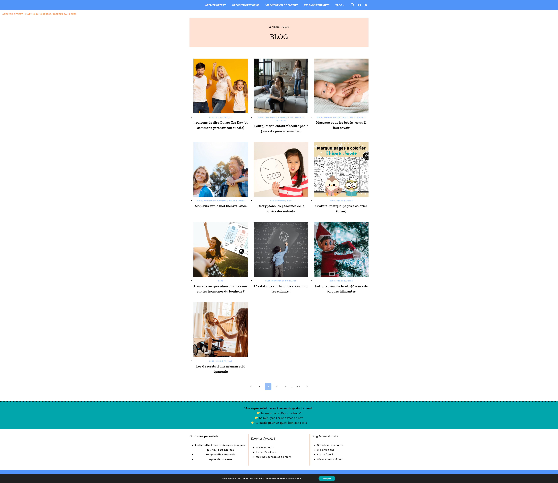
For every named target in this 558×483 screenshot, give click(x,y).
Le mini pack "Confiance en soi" (281, 418)
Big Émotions (277, 201)
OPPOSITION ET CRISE (245, 5)
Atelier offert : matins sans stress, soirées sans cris (39, 14)
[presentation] (220, 86)
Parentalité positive (276, 117)
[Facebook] (359, 5)
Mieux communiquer (330, 459)
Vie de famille (325, 454)
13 (298, 386)
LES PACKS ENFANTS (316, 5)
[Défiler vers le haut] (551, 472)
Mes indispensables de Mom (273, 456)
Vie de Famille (224, 117)
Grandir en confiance (336, 117)
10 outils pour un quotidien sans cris (281, 423)
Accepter (327, 478)
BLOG (211, 117)
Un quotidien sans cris (220, 454)
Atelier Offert (215, 5)
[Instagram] (366, 5)
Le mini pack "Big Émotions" (280, 413)
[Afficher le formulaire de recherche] (352, 5)
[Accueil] (270, 27)
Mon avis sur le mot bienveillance (221, 206)
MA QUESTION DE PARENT (281, 5)
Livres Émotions (266, 452)
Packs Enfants (265, 447)
